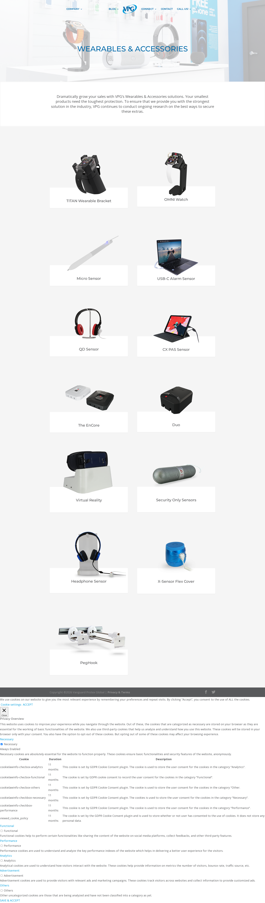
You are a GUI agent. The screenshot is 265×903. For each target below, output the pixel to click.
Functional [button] (7, 826)
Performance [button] (8, 841)
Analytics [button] (6, 855)
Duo (176, 425)
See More (148, 208)
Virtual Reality (89, 500)
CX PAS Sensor (176, 349)
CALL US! (182, 9)
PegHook (89, 662)
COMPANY (72, 9)
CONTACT (167, 9)
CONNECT (147, 9)
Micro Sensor (89, 278)
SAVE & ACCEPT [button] (10, 900)
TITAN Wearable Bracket (88, 201)
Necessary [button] (6, 739)
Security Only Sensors (176, 500)
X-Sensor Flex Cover (176, 581)
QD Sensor (89, 349)
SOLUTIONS (94, 9)
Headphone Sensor (89, 581)
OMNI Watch (176, 199)
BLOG (112, 9)
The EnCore (89, 425)
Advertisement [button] (9, 870)
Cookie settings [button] (11, 704)
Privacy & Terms (119, 692)
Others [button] (4, 885)
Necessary (10, 744)
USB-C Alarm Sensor (176, 278)
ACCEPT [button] (28, 704)
